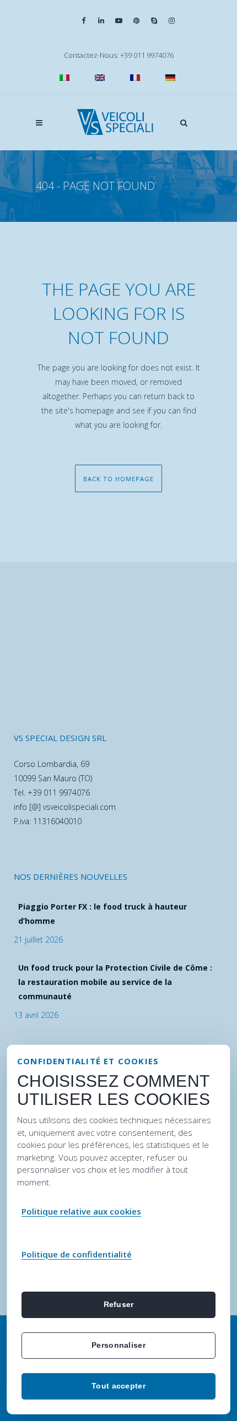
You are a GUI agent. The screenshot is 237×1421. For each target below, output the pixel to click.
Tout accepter (118, 1385)
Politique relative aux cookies (81, 1211)
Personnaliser (118, 1345)
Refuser (119, 1304)
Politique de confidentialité (76, 1254)
